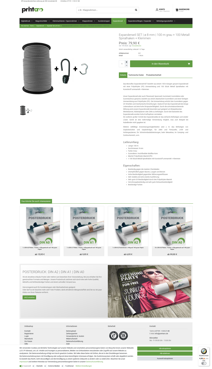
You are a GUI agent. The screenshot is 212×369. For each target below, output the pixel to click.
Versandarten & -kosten (75, 336)
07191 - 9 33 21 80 (70, 1)
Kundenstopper (104, 21)
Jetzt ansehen (29, 297)
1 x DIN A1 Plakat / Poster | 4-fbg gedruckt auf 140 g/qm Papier (84, 248)
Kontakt (27, 331)
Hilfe (26, 344)
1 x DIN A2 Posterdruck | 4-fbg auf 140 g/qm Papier (128, 247)
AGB (68, 344)
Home (32, 26)
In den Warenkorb (160, 64)
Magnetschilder (41, 21)
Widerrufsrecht (71, 339)
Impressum (24, 362)
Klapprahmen (87, 21)
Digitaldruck (25, 21)
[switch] (203, 363)
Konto (162, 9)
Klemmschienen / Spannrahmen (65, 21)
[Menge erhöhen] (126, 62)
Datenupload (71, 331)
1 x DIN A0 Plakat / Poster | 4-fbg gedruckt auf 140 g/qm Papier (40, 248)
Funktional (69, 366)
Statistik (39, 366)
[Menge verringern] (126, 65)
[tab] (123, 75)
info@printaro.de (161, 334)
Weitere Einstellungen (84, 366)
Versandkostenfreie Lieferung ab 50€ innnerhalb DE (40, 1)
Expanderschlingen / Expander (139, 21)
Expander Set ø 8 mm (53, 26)
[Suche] (136, 10)
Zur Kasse (28, 341)
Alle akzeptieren (165, 348)
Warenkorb (28, 339)
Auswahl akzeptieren (165, 358)
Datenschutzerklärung (74, 341)
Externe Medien (54, 366)
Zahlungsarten (71, 334)
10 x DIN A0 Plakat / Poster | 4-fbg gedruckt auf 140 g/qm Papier (172, 248)
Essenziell (27, 366)
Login (26, 336)
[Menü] (208, 348)
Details (123, 75)
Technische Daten (136, 75)
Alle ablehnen (165, 353)
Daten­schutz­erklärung (94, 362)
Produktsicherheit (153, 75)
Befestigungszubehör (165, 21)
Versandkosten (136, 46)
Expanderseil (118, 21)
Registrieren (28, 334)
